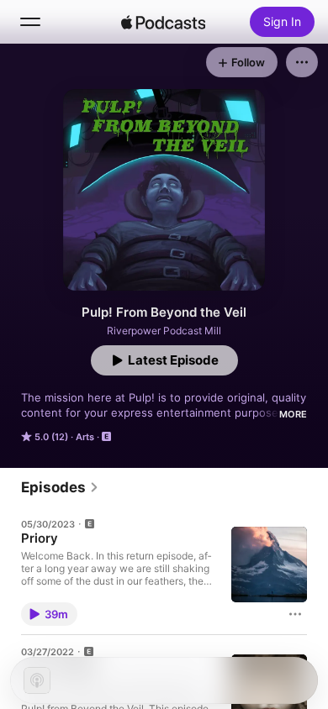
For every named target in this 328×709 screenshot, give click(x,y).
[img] (163, 21)
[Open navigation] (30, 21)
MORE (293, 414)
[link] (60, 487)
